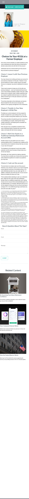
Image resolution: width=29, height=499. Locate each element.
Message (3, 245)
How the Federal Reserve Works (9, 355)
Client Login (10, 7)
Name (2, 228)
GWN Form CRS (19, 7)
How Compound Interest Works (9, 326)
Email (2, 237)
